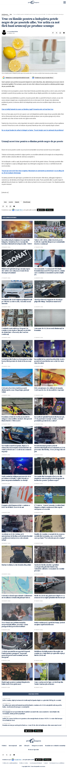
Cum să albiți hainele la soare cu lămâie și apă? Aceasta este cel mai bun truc (27, 109)
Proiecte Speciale (33, 749)
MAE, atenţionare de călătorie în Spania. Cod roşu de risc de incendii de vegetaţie (49, 389)
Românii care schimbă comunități (55, 745)
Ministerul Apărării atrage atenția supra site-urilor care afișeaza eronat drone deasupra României (16, 271)
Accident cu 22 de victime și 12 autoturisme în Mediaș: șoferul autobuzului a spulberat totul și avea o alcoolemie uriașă (17, 537)
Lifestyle (26, 745)
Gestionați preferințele (36, 763)
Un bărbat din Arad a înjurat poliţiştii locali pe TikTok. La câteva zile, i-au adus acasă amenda (17, 301)
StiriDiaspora (5, 14)
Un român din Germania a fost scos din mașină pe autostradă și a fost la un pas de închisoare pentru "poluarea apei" (49, 478)
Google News (19, 210)
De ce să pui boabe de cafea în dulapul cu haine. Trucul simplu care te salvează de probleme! (33, 130)
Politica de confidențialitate (10, 763)
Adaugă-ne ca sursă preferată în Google (17, 77)
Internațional (13, 745)
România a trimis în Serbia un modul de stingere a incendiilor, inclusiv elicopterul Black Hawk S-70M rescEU (17, 419)
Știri (11, 14)
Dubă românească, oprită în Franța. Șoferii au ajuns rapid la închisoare (49, 623)
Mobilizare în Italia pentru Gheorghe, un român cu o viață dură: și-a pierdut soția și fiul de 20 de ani (49, 653)
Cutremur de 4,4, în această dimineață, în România (49, 329)
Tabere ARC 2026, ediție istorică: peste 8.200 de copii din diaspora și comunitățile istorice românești (49, 242)
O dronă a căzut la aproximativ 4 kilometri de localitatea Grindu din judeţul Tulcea (17, 596)
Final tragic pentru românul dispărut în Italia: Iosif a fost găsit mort (16, 683)
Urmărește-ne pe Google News (44, 77)
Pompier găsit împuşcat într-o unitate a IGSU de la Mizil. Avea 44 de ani (16, 506)
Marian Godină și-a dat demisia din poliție (16, 565)
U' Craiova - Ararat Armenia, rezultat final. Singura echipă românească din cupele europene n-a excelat (49, 507)
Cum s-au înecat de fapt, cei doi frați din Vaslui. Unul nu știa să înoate (48, 683)
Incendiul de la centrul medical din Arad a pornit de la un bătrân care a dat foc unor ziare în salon (49, 361)
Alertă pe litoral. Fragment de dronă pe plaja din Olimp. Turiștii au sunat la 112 (48, 300)
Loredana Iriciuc (13, 31)
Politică (4, 745)
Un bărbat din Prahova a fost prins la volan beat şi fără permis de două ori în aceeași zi (17, 361)
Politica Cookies (23, 763)
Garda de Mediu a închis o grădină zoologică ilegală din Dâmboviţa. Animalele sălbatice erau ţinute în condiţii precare (49, 568)
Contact (46, 763)
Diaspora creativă (37, 745)
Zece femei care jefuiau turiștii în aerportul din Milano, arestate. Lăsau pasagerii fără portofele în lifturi (15, 624)
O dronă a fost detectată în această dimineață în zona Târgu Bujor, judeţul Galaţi (15, 390)
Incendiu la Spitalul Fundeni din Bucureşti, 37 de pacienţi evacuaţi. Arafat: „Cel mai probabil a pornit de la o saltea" (49, 419)
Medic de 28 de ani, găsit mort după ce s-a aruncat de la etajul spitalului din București (49, 596)
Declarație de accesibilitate (57, 763)
